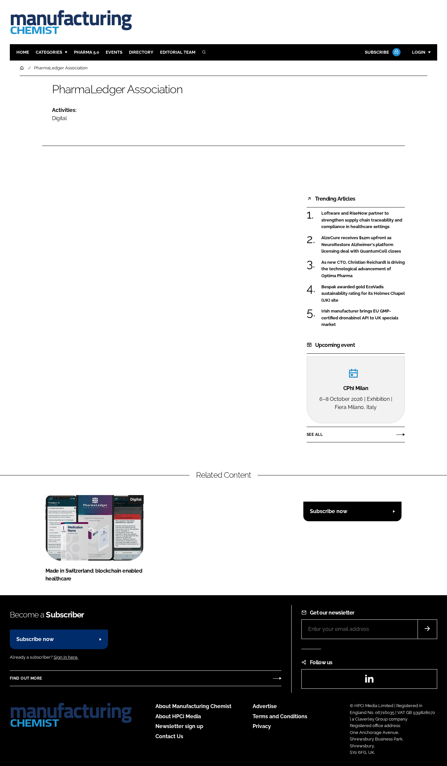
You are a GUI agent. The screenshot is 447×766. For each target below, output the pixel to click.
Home (22, 52)
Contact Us (169, 736)
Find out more (26, 678)
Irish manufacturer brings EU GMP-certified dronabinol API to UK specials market (359, 318)
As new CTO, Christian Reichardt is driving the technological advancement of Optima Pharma (363, 269)
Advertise (265, 706)
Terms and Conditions (280, 716)
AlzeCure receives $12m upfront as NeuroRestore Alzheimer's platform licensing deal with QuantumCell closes (361, 245)
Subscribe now (328, 511)
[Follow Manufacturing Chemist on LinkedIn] (369, 681)
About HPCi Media (178, 716)
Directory (141, 52)
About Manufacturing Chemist (193, 706)
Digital (59, 118)
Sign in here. (66, 657)
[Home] (22, 67)
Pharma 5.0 (86, 52)
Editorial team (177, 52)
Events (114, 52)
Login (418, 52)
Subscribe (377, 52)
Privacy (262, 726)
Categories (49, 52)
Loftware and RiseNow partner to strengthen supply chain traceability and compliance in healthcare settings (361, 220)
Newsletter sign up (179, 726)
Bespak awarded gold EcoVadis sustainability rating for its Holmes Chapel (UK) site (363, 294)
